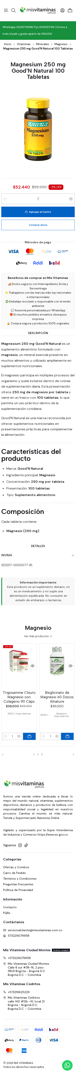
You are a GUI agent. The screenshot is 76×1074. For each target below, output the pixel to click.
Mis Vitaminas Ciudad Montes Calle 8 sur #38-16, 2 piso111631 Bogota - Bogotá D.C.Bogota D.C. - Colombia (28, 969)
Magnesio (61, 44)
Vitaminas (24, 44)
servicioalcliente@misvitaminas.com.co (35, 930)
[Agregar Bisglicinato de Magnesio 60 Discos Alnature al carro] (67, 736)
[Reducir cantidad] (5, 199)
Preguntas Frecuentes (18, 884)
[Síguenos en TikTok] (26, 845)
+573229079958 (19, 958)
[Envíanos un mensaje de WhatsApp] (67, 1065)
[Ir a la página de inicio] (38, 10)
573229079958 (18, 936)
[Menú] (6, 10)
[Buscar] (13, 10)
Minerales (42, 44)
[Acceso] (62, 10)
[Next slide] (71, 754)
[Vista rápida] (32, 666)
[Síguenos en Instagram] (20, 845)
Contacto (10, 907)
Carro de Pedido (14, 873)
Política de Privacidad (18, 890)
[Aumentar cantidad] (71, 199)
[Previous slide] (4, 754)
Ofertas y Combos (16, 867)
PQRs (6, 913)
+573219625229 (19, 992)
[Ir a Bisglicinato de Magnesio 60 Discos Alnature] (57, 666)
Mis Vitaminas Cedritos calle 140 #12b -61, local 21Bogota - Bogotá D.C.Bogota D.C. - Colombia (26, 1003)
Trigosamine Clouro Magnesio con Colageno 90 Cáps (19, 697)
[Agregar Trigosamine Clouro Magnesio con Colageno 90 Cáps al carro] (29, 736)
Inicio (7, 44)
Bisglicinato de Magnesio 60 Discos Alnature (57, 697)
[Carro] (70, 11)
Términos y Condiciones (20, 878)
